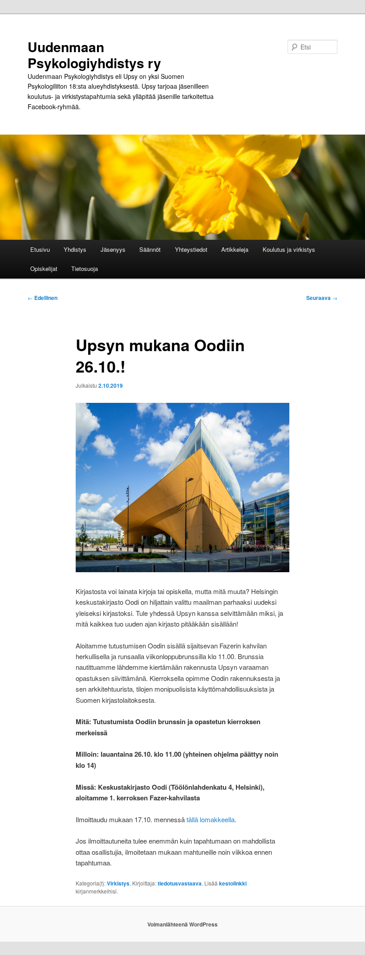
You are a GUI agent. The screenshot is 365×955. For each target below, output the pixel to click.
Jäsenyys (113, 249)
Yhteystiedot (191, 249)
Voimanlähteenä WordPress (182, 924)
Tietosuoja (84, 268)
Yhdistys (75, 249)
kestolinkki (233, 883)
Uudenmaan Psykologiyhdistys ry (94, 54)
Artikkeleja (234, 249)
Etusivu (40, 249)
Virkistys (118, 883)
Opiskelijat (43, 268)
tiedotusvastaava (180, 883)
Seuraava (321, 298)
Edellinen (42, 298)
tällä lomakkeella (211, 819)
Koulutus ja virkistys (289, 249)
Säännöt (150, 249)
